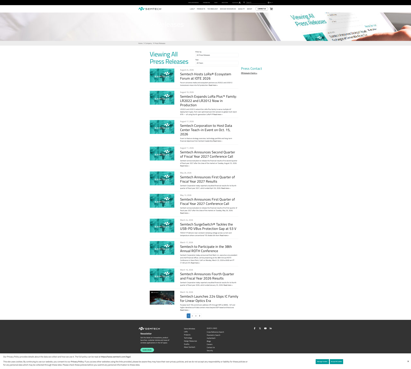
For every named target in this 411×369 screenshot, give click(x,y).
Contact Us (262, 9)
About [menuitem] (249, 9)
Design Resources (190, 341)
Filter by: (198, 51)
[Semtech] (151, 330)
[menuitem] (239, 2)
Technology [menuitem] (212, 9)
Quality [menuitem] (241, 9)
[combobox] (256, 2)
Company (148, 43)
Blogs (209, 341)
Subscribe (147, 350)
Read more (212, 85)
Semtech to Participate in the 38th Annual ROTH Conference (206, 248)
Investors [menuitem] (225, 2)
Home (140, 43)
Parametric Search (213, 335)
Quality (186, 344)
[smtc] (150, 9)
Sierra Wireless (189, 328)
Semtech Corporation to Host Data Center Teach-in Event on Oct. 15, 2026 (206, 130)
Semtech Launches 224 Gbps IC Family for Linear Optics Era (209, 298)
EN (271, 2)
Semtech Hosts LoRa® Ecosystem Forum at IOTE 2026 (205, 76)
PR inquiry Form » (249, 73)
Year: (197, 59)
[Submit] (243, 2)
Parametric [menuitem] (206, 2)
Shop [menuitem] (215, 2)
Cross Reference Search (215, 332)
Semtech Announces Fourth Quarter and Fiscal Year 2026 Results (207, 276)
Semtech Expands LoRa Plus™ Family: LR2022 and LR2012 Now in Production (208, 101)
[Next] (199, 315)
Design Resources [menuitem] (228, 9)
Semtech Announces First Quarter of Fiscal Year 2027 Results (207, 179)
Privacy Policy (77, 361)
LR (186, 331)
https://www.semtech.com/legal (116, 356)
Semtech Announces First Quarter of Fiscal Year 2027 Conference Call (207, 201)
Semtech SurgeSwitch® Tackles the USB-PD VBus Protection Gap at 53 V (208, 226)
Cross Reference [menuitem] (193, 2)
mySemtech (211, 338)
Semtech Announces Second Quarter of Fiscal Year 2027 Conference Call (207, 154)
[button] (408, 361)
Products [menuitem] (201, 9)
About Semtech (189, 347)
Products (187, 334)
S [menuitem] (235, 2)
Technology (188, 338)
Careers (209, 344)
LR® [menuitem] (192, 9)
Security (210, 350)
